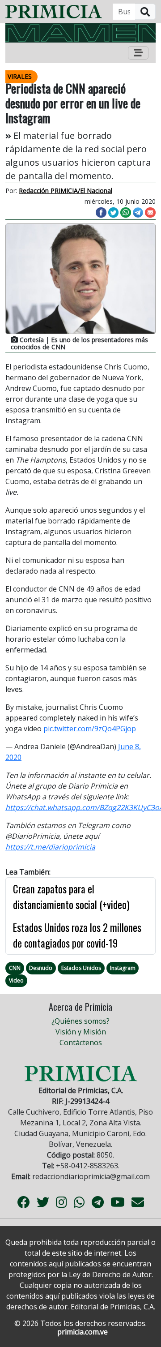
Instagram (123, 968)
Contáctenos (80, 1042)
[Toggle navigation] (138, 53)
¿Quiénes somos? (80, 1021)
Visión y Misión (80, 1032)
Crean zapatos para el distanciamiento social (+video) (71, 896)
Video (16, 980)
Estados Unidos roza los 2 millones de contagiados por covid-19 (77, 935)
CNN (15, 968)
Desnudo (40, 968)
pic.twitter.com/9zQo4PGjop (89, 729)
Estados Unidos (81, 968)
